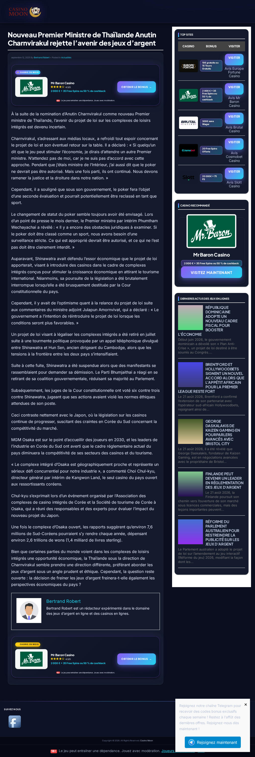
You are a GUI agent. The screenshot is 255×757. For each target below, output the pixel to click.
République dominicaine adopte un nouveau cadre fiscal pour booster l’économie (208, 321)
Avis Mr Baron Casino (234, 101)
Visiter (234, 58)
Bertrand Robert (42, 57)
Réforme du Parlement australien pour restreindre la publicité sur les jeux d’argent (222, 532)
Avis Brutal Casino (234, 129)
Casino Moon (146, 740)
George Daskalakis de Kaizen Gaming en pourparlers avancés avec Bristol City (222, 432)
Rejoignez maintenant (217, 742)
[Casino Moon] (32, 11)
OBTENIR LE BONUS (136, 86)
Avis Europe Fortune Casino (234, 72)
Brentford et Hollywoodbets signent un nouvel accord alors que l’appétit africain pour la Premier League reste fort (211, 378)
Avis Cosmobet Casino (234, 156)
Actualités (66, 57)
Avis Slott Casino (234, 184)
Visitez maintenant (211, 272)
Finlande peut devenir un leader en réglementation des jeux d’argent (224, 480)
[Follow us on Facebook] (14, 727)
